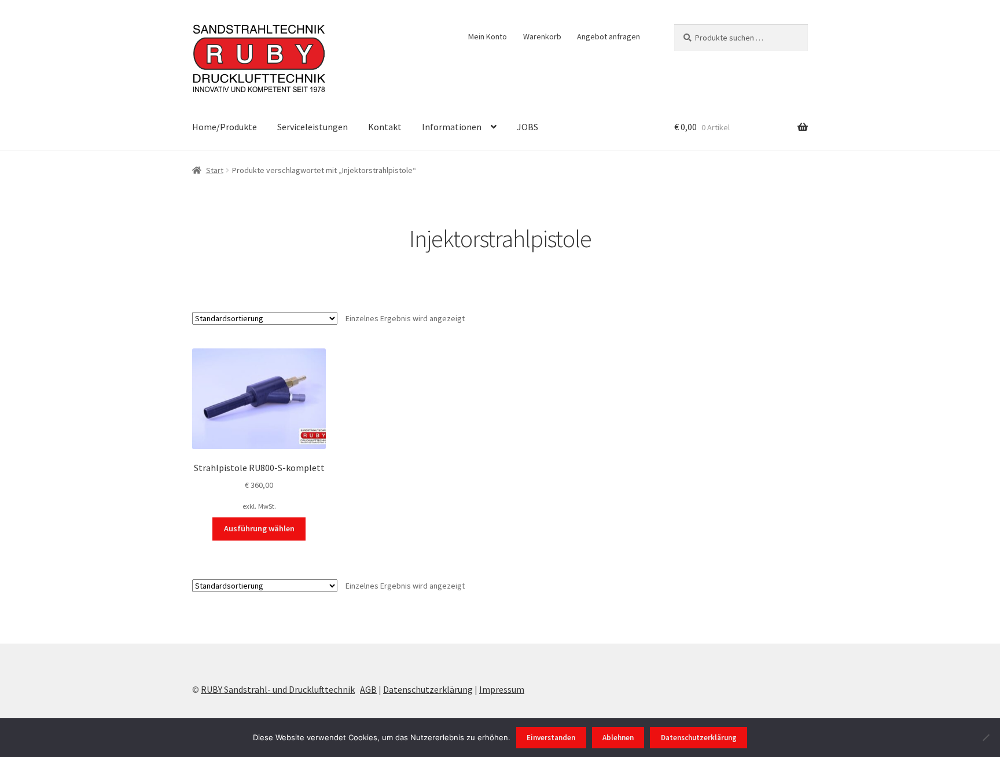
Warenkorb (542, 36)
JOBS (527, 127)
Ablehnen (618, 738)
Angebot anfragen (608, 36)
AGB (368, 689)
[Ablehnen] (985, 737)
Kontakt (385, 127)
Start (214, 170)
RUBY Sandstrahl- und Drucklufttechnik (278, 689)
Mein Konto (487, 36)
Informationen (451, 127)
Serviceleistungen (312, 127)
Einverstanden (551, 738)
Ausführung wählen (259, 528)
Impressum (501, 689)
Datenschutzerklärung (428, 689)
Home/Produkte (224, 127)
